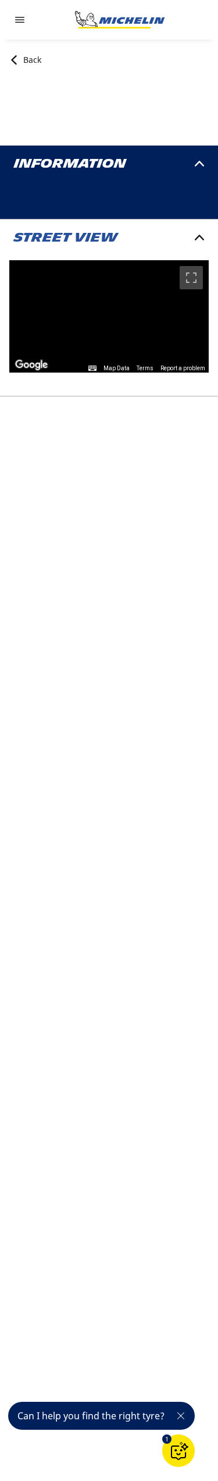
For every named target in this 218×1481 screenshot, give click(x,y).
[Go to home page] (119, 19)
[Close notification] (180, 1415)
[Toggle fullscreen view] (191, 277)
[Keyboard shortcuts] (92, 368)
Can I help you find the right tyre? (91, 1415)
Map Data (116, 368)
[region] (109, 316)
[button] (166, 1439)
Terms (145, 368)
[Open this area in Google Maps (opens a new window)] (31, 365)
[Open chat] (178, 1450)
